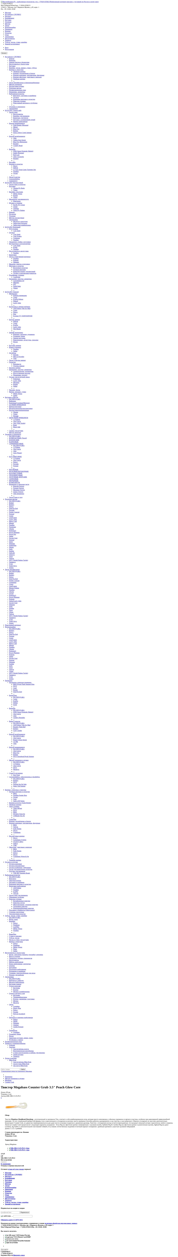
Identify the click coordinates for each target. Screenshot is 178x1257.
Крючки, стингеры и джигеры (15, 790)
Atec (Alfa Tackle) (19, 423)
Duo (14, 314)
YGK (11, 564)
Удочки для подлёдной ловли (19, 377)
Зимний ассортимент (12, 44)
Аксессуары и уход (15, 497)
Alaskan (16, 1025)
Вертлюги (12, 879)
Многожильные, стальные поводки (25, 904)
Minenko (16, 282)
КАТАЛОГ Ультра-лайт (13, 110)
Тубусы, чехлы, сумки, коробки (16, 42)
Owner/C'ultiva (18, 842)
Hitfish (15, 703)
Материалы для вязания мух (19, 199)
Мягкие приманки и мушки (19, 760)
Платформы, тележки (16, 275)
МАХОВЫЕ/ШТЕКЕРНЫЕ (19, 471)
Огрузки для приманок (17, 871)
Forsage (15, 466)
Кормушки (13, 255)
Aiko (14, 138)
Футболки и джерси (16, 1040)
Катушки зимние (15, 345)
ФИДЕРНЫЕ (13, 481)
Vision (15, 190)
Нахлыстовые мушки (16, 86)
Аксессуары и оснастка (17, 184)
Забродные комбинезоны (22, 225)
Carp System (17, 236)
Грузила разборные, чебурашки (20, 867)
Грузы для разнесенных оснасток (20, 869)
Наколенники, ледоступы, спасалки (25, 340)
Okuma (15, 412)
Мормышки (13, 294)
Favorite (16, 464)
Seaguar (11, 540)
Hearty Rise (17, 1008)
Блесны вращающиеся (17, 123)
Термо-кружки (18, 1054)
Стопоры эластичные (16, 912)
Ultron (11, 612)
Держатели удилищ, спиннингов (20, 958)
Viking (15, 288)
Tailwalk (12, 553)
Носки (15, 342)
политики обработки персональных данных (61, 1223)
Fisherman (16, 379)
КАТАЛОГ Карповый (12, 227)
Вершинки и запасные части (19, 484)
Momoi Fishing (14, 588)
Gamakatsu (12, 582)
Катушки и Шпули (11, 397)
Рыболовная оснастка (16, 94)
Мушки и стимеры (15, 203)
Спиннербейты (14, 179)
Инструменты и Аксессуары (19, 64)
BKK (15, 793)
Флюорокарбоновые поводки (23, 908)
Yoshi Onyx (13, 566)
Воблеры (12, 60)
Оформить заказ (19, 1255)
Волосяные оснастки (20, 268)
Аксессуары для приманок (18, 895)
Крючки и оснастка (16, 164)
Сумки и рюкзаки (15, 936)
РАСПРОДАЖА (14, 399)
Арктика (12, 1047)
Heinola (15, 355)
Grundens (16, 1006)
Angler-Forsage (18, 1027)
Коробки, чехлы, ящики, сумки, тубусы (23, 68)
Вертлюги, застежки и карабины (24, 95)
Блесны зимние (14, 319)
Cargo (15, 297)
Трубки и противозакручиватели (24, 273)
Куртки (15, 990)
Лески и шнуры (14, 177)
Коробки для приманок (21, 116)
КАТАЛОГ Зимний (12, 292)
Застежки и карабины (16, 882)
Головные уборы (19, 336)
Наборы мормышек (20, 295)
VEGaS (15, 893)
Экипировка (9, 37)
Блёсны (11, 58)
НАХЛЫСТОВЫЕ (15, 473)
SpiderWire (12, 545)
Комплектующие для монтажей (24, 271)
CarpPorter (16, 277)
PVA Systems (13, 229)
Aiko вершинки (18, 493)
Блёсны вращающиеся (17, 747)
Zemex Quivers (18, 492)
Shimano (16, 262)
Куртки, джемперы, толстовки (24, 999)
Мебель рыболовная (16, 962)
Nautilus (16, 171)
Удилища (8, 22)
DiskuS (15, 301)
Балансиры (13, 695)
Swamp (15, 1012)
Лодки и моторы (11, 1058)
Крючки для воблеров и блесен (24, 73)
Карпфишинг (9, 18)
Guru (15, 799)
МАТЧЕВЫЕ (13, 469)
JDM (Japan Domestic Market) (23, 151)
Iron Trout (16, 775)
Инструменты (10, 38)
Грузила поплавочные (17, 866)
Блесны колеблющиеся (17, 136)
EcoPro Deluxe (18, 299)
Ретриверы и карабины (17, 971)
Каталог (4, 53)
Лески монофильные (12, 569)
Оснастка (8, 33)
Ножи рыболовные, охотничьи (20, 964)
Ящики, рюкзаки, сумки (17, 392)
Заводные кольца (15, 880)
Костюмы (16, 988)
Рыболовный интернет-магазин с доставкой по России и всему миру (74, 2)
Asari (15, 688)
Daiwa (15, 312)
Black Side (16, 427)
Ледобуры (12, 353)
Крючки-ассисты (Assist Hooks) (20, 803)
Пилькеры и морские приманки (20, 682)
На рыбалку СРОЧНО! (13, 14)
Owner (15, 173)
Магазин (8, 12)
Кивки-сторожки (15, 347)
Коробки (12, 921)
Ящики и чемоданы (16, 941)
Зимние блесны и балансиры (19, 62)
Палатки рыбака (14, 368)
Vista (14, 358)
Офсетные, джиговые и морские (20, 847)
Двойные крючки (19, 71)
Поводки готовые (19, 101)
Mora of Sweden (18, 356)
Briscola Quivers (18, 486)
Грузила (16, 97)
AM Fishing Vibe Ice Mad (21, 308)
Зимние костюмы (19, 338)
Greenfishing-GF (18, 281)
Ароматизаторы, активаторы (23, 371)
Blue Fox (16, 129)
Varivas (11, 558)
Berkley (11, 505)
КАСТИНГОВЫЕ (15, 456)
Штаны (15, 1001)
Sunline (11, 551)
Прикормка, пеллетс (20, 375)
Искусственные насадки (21, 373)
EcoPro (15, 325)
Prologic (16, 260)
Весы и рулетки (14, 956)
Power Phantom (14, 532)
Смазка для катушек (16, 431)
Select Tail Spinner (19, 786)
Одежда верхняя (14, 986)
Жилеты (16, 1003)
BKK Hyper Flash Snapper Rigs (23, 684)
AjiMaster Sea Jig (19, 816)
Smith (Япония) (18, 153)
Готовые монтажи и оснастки (19, 792)
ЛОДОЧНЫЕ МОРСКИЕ (18, 477)
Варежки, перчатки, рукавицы (24, 334)
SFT (14, 284)
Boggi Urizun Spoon (20, 740)
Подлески (12, 214)
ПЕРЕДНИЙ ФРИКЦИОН (18, 418)
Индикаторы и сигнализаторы (19, 244)
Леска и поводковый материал (19, 257)
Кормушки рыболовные (17, 886)
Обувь (11, 1004)
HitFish (15, 168)
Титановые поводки (20, 906)
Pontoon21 (12, 531)
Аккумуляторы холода (21, 1049)
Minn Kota (12, 1060)
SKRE (15, 1021)
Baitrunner (12, 401)
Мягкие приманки (15, 84)
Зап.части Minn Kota (20, 1066)
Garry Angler (17, 730)
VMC (15, 845)
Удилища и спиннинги (17, 107)
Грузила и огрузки (11, 862)
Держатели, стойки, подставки (20, 242)
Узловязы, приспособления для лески (22, 973)
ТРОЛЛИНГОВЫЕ (16, 475)
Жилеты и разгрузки (20, 221)
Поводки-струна (19, 903)
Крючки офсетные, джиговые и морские (27, 77)
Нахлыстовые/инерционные (19, 410)
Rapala (15, 195)
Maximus (16, 382)
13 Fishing (16, 419)
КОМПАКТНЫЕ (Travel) (18, 438)
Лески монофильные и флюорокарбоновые (24, 83)
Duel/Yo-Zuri (13, 508)
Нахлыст (8, 16)
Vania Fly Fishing (19, 210)
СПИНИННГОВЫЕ (16, 444)
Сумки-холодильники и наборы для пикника (29, 1053)
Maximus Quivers (19, 490)
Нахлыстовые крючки (17, 836)
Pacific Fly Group (19, 205)
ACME (15, 742)
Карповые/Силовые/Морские (19, 403)
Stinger (11, 547)
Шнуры (7, 24)
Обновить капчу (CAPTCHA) (12, 1220)
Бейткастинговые (15, 406)
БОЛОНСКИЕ (14, 440)
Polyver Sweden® (19, 1014)
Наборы (12, 212)
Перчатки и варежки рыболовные (21, 1017)
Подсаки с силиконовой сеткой (24, 120)
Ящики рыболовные (20, 121)
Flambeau (16, 925)
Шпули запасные (15, 432)
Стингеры (12, 819)
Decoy (15, 166)
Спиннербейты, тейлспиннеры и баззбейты (24, 777)
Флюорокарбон (10, 27)
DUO (15, 686)
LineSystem (13, 518)
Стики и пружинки (16, 773)
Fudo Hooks (17, 829)
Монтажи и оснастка (16, 266)
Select (11, 542)
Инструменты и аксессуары (19, 251)
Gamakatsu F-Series (19, 840)
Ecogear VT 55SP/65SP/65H (22, 316)
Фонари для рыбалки (16, 975)
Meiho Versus (17, 194)
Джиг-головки (14, 806)
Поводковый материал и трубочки (25, 103)
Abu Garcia (17, 421)
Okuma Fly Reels (19, 188)
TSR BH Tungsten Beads (21, 873)
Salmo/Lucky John (15, 601)
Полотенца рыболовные (17, 969)
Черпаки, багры (14, 390)
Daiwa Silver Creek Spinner (22, 132)
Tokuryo (12, 555)
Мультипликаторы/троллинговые (21, 408)
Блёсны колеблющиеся (17, 734)
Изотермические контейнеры (23, 1051)
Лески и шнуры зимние (17, 360)
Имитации (17, 201)
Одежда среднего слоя (17, 993)
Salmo (15, 351)
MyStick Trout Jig (19, 814)
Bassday (16, 144)
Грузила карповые (15, 864)
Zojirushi (12, 1045)
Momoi (11, 523)
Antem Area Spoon (19, 140)
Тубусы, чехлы (14, 938)
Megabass (8, 1080)
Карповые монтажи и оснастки (24, 99)
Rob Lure (16, 155)
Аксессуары (13, 112)
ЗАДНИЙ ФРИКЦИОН (17, 405)
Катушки (8, 20)
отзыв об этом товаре (16, 1169)
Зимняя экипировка (16, 332)
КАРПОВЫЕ (13, 442)
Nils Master (17, 329)
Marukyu (16, 769)
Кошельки (12, 934)
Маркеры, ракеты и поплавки (19, 264)
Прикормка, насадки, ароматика (20, 279)
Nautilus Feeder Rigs (20, 795)
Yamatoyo (12, 562)
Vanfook (16, 208)
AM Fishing (17, 888)
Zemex (11, 568)
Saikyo (15, 843)
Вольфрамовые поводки (21, 901)
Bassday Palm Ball (19, 727)
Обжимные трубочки (16, 897)
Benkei (11, 503)
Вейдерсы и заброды (16, 980)
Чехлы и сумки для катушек (19, 940)
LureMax (16, 927)
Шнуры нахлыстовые (16, 218)
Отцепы (12, 966)
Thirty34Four (17, 808)
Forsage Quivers (18, 488)
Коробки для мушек (16, 192)
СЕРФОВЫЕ (13, 479)
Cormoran (16, 238)
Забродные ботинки (20, 223)
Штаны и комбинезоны (21, 991)
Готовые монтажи (19, 269)
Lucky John (17, 303)
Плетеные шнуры (15, 88)
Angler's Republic (19, 717)
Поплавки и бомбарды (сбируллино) (22, 910)
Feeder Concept (14, 512)
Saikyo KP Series (19, 801)
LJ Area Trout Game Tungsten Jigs (24, 170)
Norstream (12, 527)
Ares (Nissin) (17, 453)
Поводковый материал (13, 625)
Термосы (8, 40)
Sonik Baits (17, 286)
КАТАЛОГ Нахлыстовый (14, 182)
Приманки (8, 29)
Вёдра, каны (13, 919)
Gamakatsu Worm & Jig (21, 856)
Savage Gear (13, 538)
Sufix (11, 549)
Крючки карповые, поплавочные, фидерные (28, 75)
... (13, 81)
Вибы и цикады (14, 721)
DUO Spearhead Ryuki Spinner (23, 756)
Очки (7, 35)
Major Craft (13, 521)
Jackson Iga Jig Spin (19, 784)
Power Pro (12, 534)
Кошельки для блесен (20, 118)
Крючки (8, 31)
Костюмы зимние (15, 984)
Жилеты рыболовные (16, 982)
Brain (15, 425)
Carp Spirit (16, 231)
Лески (7, 25)
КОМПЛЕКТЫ (14, 482)
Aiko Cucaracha (18, 157)
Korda (15, 247)
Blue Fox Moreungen (20, 142)
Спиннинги (13, 181)
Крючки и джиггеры (16, 70)
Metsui (15, 127)
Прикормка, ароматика (17, 92)
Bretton (15, 131)
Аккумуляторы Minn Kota (22, 1062)
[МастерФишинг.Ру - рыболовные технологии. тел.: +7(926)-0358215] (25, 2)
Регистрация (9, 49)
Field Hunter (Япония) (20, 125)
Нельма (15, 416)
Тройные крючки (19, 79)
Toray (11, 556)
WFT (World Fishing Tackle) (18, 560)
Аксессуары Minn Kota (21, 1064)
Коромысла (17, 364)
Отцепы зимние (18, 366)
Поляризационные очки (17, 90)
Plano (15, 949)
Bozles (15, 690)
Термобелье (13, 1030)
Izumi (15, 705)
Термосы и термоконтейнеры (15, 1043)
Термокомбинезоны (20, 997)
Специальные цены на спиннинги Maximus (16, 1071)
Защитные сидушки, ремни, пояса (21, 1038)
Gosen (11, 516)
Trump (15, 207)
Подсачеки (13, 967)
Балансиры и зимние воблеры (19, 307)
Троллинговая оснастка (17, 914)
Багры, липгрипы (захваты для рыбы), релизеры (26, 954)
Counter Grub (9, 1082)
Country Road (17, 145)
